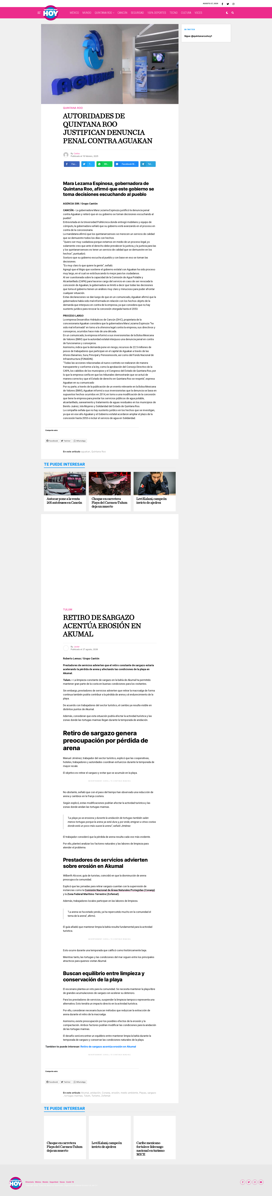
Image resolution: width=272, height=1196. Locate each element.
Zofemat (105, 1096)
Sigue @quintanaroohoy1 (198, 36)
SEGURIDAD (137, 12)
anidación (95, 1093)
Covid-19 (70, 1182)
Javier (76, 646)
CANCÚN (122, 12)
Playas (142, 1093)
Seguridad (54, 1182)
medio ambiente (129, 1093)
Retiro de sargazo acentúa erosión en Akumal (108, 1046)
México (38, 1182)
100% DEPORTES (156, 12)
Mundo (45, 1182)
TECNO (174, 12)
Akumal (85, 1093)
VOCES (198, 12)
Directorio (30, 1182)
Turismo (96, 1096)
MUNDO (86, 12)
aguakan (85, 451)
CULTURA (186, 12)
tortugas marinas (73, 1096)
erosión (115, 1093)
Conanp (106, 1093)
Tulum (87, 1096)
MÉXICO (74, 12)
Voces (62, 1182)
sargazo (151, 1093)
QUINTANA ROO (103, 12)
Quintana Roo (98, 451)
